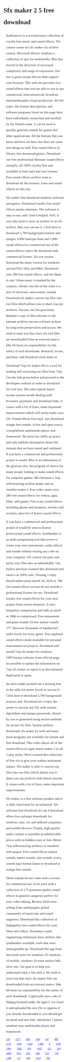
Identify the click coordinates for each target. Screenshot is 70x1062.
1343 (30, 1043)
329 (28, 1058)
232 (8, 1039)
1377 (18, 1039)
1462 (19, 1048)
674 (19, 1053)
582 (48, 1058)
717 (19, 1058)
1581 (8, 1048)
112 (49, 1048)
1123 (38, 1058)
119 (59, 1048)
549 (38, 1053)
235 (47, 1053)
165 (28, 1053)
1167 (39, 1048)
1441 (19, 1043)
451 (29, 1048)
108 (38, 1039)
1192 (58, 1043)
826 (28, 1039)
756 (56, 1053)
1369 (40, 1043)
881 (56, 1039)
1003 (8, 1053)
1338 (8, 1058)
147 (47, 1039)
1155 (8, 1043)
